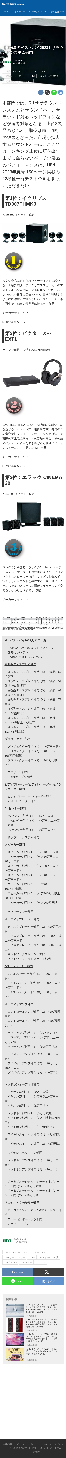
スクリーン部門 (18, 772)
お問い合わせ (38, 1448)
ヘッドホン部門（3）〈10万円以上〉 (32, 1127)
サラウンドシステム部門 (23, 837)
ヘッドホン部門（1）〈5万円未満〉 (31, 1113)
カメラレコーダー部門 (22, 801)
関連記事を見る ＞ (14, 322)
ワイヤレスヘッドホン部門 (25, 1152)
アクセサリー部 (18, 1224)
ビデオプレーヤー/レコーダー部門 (30, 796)
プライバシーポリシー (27, 1444)
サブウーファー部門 (20, 911)
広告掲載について (18, 1448)
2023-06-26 (19, 60)
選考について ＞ (18, 652)
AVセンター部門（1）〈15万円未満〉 (32, 815)
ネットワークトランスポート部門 (29, 958)
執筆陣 (36, 1451)
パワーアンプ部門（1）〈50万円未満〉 (33, 1032)
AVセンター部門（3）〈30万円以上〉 (32, 829)
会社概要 (7, 1444)
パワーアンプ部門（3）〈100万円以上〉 (34, 1046)
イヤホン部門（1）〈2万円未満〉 (29, 1092)
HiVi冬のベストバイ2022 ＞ (25, 657)
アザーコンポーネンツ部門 (25, 1219)
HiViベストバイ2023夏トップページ (31, 647)
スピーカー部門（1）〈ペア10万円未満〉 (34, 852)
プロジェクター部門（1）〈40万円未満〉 (34, 746)
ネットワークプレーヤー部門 (26, 954)
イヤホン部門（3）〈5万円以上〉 (29, 1105)
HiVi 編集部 (19, 63)
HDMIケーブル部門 (20, 777)
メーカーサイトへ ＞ (15, 312)
